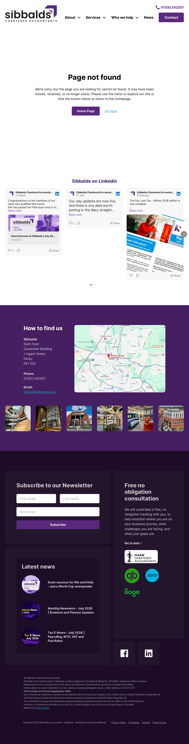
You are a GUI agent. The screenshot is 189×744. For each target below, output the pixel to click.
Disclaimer (134, 722)
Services (93, 17)
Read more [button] (14, 210)
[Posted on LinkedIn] (57, 194)
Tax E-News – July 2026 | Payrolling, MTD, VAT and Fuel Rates (66, 637)
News (149, 17)
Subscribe (58, 525)
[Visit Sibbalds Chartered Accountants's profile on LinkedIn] (12, 194)
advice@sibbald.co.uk (40, 392)
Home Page (85, 111)
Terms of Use (159, 722)
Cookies (146, 722)
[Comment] (17, 251)
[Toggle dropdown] (79, 17)
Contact (171, 17)
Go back (111, 111)
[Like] (131, 276)
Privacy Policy (118, 722)
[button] (5, 234)
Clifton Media (42, 707)
